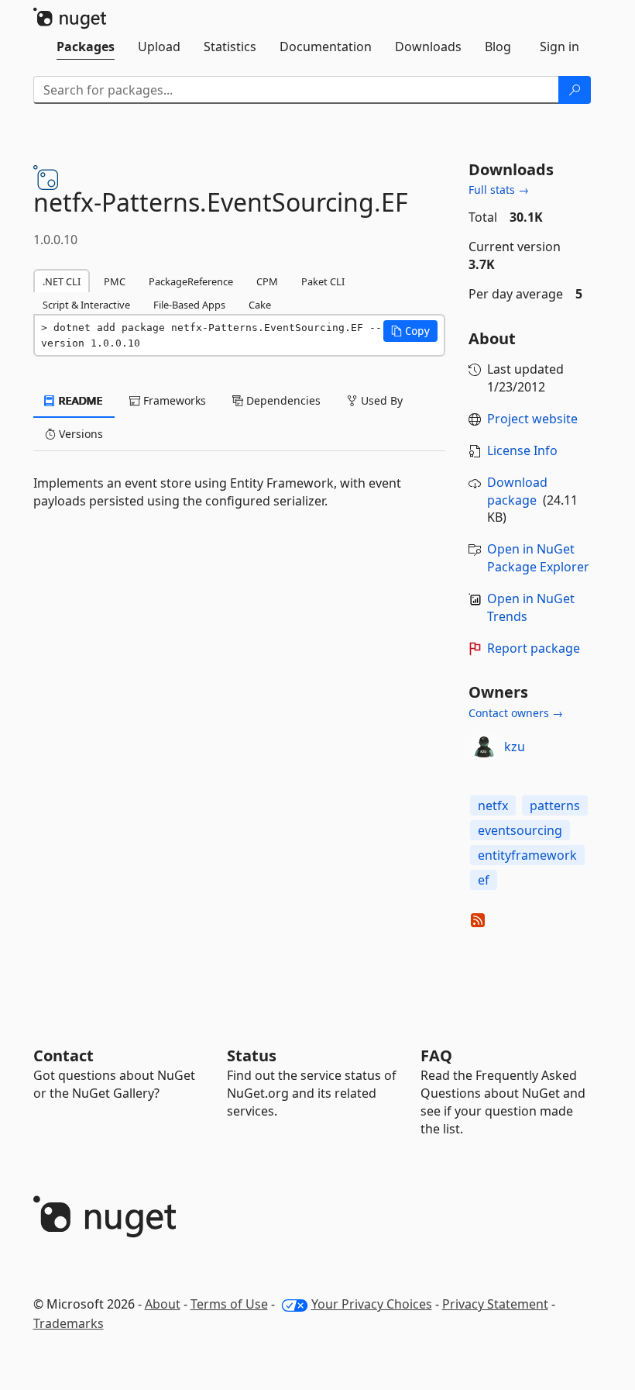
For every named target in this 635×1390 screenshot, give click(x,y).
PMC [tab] (114, 281)
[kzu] (484, 747)
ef (483, 879)
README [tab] (79, 400)
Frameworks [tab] (173, 400)
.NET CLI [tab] (62, 281)
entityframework (527, 855)
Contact (63, 1055)
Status (251, 1055)
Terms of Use (229, 1303)
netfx (493, 805)
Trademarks (68, 1323)
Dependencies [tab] (282, 400)
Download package (517, 491)
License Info (522, 450)
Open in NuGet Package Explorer (538, 557)
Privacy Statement (495, 1303)
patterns (555, 805)
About (162, 1303)
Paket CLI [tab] (323, 281)
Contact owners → (516, 712)
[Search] (574, 90)
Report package (533, 648)
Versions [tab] (79, 433)
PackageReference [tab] (191, 281)
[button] (410, 331)
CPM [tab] (267, 281)
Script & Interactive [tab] (86, 305)
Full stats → (499, 189)
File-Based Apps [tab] (189, 305)
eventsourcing (520, 830)
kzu (514, 746)
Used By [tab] (380, 400)
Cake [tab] (260, 305)
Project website (532, 418)
